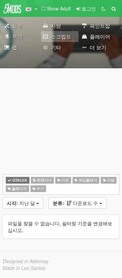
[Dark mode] (103, 8)
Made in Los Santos (24, 267)
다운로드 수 (76, 203)
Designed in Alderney (25, 261)
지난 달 (21, 203)
